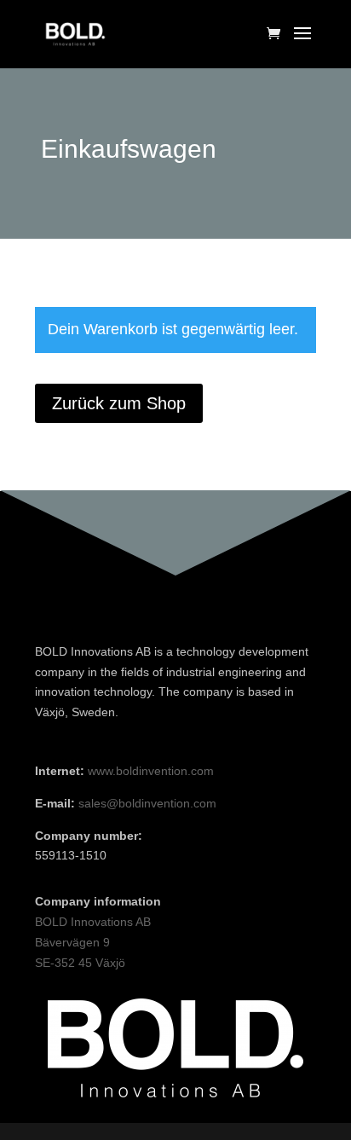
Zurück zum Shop (119, 403)
